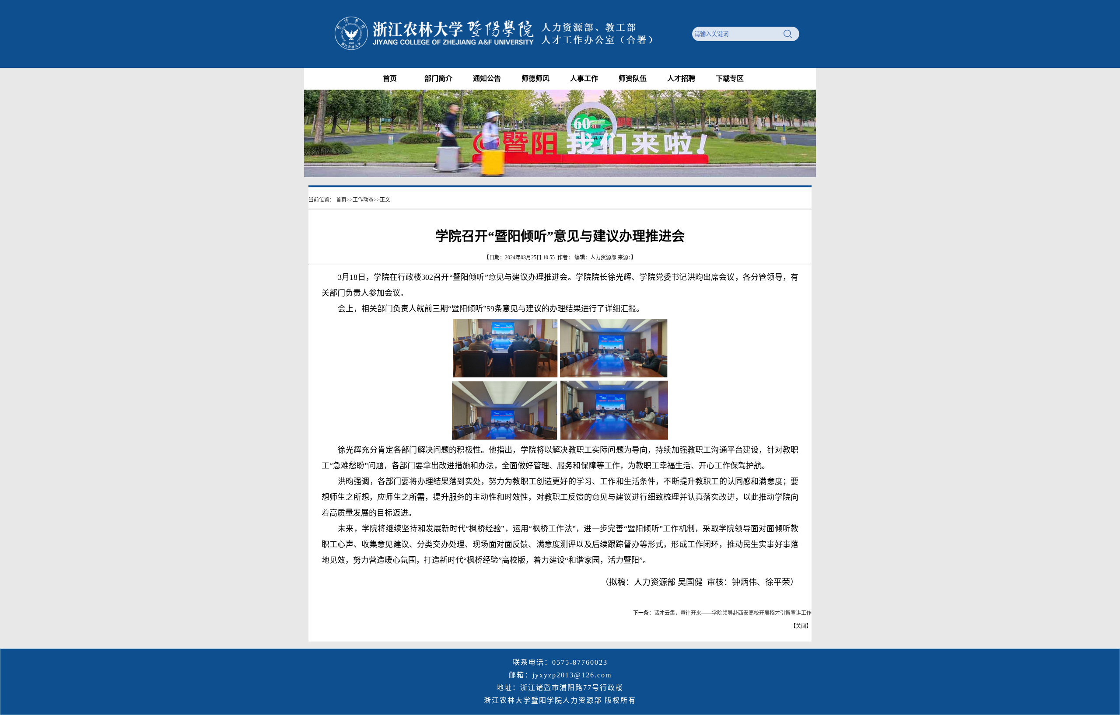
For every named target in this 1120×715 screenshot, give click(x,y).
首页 (390, 78)
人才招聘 (681, 78)
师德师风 (536, 78)
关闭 (801, 626)
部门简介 (438, 78)
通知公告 (487, 78)
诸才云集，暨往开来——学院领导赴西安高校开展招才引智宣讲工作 (733, 613)
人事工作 (584, 78)
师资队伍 (633, 78)
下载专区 (730, 78)
